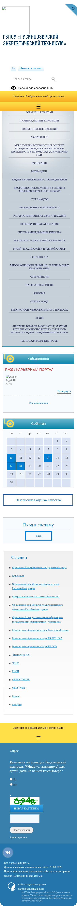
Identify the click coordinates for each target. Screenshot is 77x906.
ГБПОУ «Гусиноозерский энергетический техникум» (34, 41)
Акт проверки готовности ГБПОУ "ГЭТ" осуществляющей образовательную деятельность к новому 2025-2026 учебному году (39, 150)
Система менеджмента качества (39, 232)
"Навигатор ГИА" (21, 654)
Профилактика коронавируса (39, 207)
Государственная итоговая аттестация (39, 215)
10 (11, 457)
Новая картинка (26, 808)
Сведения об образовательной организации (38, 96)
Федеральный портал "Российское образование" (35, 596)
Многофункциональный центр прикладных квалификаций (39, 267)
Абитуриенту (39, 137)
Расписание (39, 163)
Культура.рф (18, 575)
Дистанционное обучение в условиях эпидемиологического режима (39, 189)
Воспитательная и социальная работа (39, 240)
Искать (53, 79)
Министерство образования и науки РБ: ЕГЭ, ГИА (37, 638)
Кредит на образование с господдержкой (39, 179)
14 (47, 457)
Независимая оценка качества (38, 500)
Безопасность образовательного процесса (39, 309)
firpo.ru (15, 696)
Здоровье (39, 293)
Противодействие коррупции (39, 120)
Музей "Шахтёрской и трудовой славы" (39, 248)
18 (20, 465)
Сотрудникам (39, 276)
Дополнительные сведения (39, 129)
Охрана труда (39, 301)
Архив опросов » (18, 837)
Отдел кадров (39, 199)
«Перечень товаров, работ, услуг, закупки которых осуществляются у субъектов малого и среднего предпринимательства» (39, 329)
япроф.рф (17, 704)
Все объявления (38, 403)
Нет (15, 784)
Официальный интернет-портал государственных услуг (39, 567)
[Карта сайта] (13, 68)
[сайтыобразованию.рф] (71, 10)
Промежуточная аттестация (39, 224)
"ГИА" (15, 663)
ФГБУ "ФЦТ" (19, 687)
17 (11, 465)
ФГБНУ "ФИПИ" (21, 679)
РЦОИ (15, 671)
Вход (38, 535)
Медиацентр (39, 171)
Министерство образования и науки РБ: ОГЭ (34, 646)
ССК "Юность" (39, 257)
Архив (39, 318)
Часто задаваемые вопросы (39, 340)
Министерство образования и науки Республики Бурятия (40, 630)
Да (14, 779)
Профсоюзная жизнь (39, 285)
